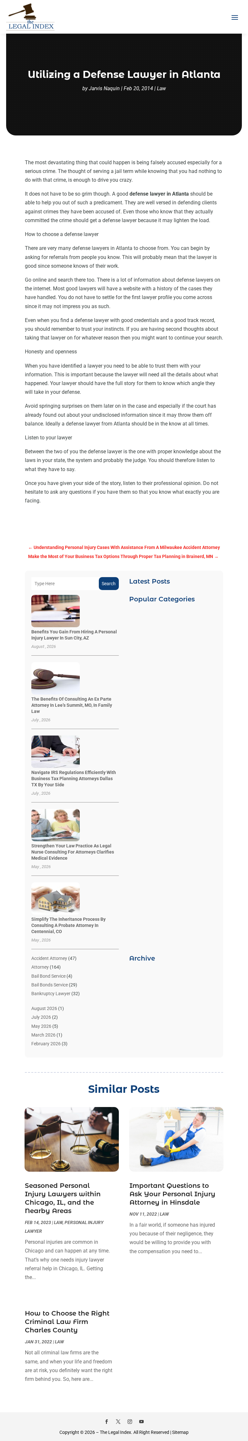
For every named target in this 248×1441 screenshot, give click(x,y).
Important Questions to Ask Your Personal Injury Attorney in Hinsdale (172, 1194)
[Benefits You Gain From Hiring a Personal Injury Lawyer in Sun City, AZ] (55, 611)
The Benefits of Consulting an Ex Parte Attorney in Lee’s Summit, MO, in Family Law (71, 705)
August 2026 (44, 1008)
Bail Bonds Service (49, 984)
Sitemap (180, 1432)
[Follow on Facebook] (106, 1421)
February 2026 (46, 1043)
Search (109, 583)
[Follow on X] (118, 1421)
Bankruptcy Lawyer (50, 993)
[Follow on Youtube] (141, 1421)
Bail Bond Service (48, 976)
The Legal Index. (116, 1432)
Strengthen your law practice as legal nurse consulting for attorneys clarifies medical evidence (72, 852)
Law (161, 88)
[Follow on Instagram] (129, 1421)
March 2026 (43, 1035)
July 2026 (41, 1017)
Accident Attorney (49, 958)
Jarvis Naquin (104, 88)
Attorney (40, 967)
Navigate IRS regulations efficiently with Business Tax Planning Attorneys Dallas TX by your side (73, 778)
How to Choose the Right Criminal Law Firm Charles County (67, 1321)
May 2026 (41, 1026)
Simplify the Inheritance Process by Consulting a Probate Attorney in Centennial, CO (68, 925)
